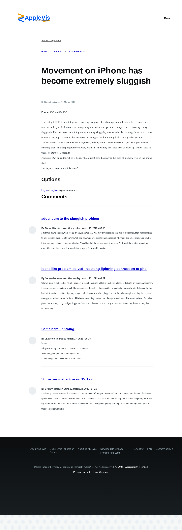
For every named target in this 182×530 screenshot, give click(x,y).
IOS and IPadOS (76, 51)
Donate (53, 452)
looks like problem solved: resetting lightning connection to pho (94, 269)
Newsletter (138, 449)
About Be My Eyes (87, 449)
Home (44, 51)
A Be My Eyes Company (96, 471)
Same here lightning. (58, 329)
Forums (58, 51)
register (54, 190)
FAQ (149, 449)
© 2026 (119, 466)
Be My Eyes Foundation (62, 449)
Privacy (77, 471)
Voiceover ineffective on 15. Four (68, 379)
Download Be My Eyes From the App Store (111, 451)
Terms (143, 466)
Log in (44, 190)
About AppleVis (38, 449)
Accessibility (131, 466)
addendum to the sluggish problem (70, 218)
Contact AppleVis (164, 449)
